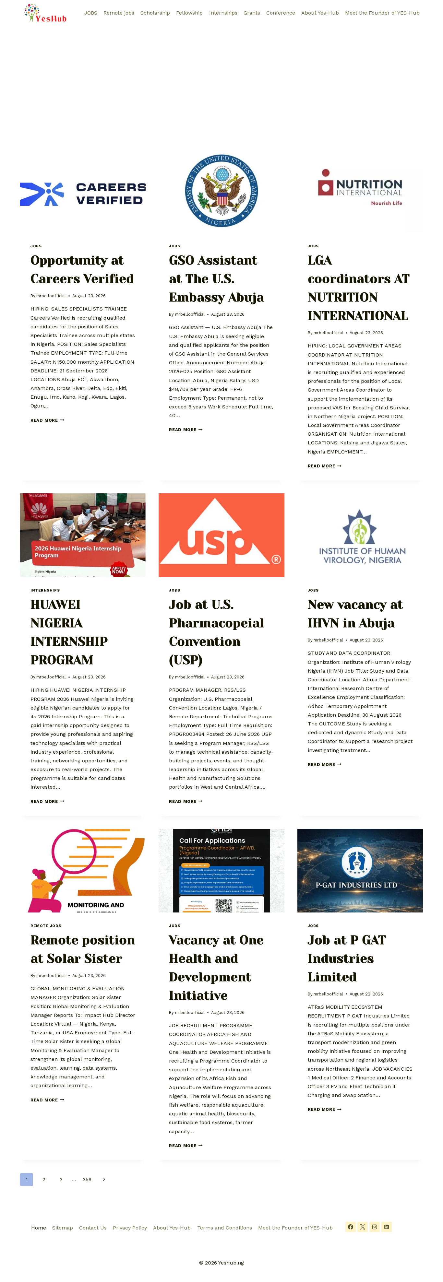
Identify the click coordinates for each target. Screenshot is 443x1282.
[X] (362, 1227)
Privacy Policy (130, 1228)
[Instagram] (374, 1227)
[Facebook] (350, 1227)
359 (87, 1179)
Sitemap (62, 1228)
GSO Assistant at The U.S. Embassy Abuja (216, 278)
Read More (47, 420)
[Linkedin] (386, 1227)
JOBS (90, 13)
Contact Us (93, 1228)
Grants (252, 13)
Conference (280, 13)
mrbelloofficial (51, 295)
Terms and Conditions (224, 1228)
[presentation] (83, 191)
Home (38, 1228)
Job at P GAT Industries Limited (347, 958)
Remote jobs (118, 13)
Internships (223, 13)
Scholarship (155, 13)
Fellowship (189, 13)
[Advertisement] (221, 74)
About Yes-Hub (320, 13)
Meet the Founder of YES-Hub (382, 13)
